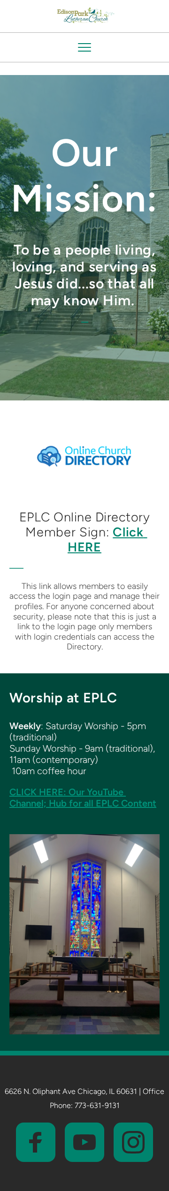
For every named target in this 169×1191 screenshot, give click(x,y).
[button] (84, 47)
